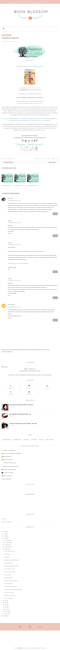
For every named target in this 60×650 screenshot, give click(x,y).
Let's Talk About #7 (8, 583)
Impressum (4, 519)
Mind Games (7, 554)
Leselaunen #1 (7, 574)
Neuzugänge (34, 439)
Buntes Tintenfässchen (9, 469)
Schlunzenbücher (31, 60)
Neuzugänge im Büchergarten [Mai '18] (20, 414)
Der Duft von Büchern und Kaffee (12, 453)
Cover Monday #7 (8, 563)
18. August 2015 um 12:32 (14, 222)
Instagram (10, 394)
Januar (6, 613)
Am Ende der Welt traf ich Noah (11, 560)
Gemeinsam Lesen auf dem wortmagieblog (18, 263)
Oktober (6, 544)
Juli (5, 600)
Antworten (55, 213)
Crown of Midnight (8, 598)
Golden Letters (7, 456)
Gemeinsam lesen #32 (9, 595)
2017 (4, 533)
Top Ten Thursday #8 (9, 572)
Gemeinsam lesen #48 (32, 185)
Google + (47, 388)
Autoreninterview (6, 439)
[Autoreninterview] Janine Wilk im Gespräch (21, 404)
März (6, 609)
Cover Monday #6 (8, 577)
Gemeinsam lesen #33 (9, 569)
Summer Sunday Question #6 (11, 580)
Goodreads (29, 394)
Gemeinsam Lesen (6, 35)
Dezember (7, 540)
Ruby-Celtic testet (8, 459)
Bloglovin (29, 388)
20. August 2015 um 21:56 (14, 307)
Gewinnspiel (26, 439)
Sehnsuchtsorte (50, 439)
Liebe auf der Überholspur (10, 586)
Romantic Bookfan (8, 472)
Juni (5, 602)
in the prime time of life (9, 462)
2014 (4, 615)
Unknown (5, 41)
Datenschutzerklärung (7, 521)
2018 (4, 531)
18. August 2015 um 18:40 (14, 244)
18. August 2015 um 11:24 (14, 200)
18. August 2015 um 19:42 (14, 280)
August (6, 549)
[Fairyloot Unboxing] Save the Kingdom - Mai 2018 (23, 423)
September (7, 547)
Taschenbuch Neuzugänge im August (13, 589)
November (7, 542)
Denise (10, 198)
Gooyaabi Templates (41, 648)
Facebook (11, 388)
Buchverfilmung (17, 439)
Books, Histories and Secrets (10, 466)
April (6, 607)
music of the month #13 (9, 551)
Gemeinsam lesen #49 (20, 185)
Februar (6, 611)
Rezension (41, 439)
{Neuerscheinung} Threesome (11, 566)
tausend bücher (7, 479)
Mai (5, 605)
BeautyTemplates (26, 648)
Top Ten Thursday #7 (9, 592)
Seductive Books (7, 475)
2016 (4, 536)
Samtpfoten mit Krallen (9, 450)
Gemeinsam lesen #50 (7, 185)
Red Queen (7, 557)
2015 (4, 538)
